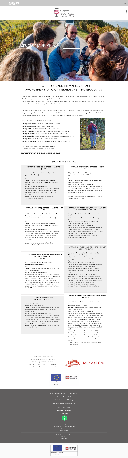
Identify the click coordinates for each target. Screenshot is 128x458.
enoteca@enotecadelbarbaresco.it (45, 367)
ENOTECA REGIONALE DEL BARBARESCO (64, 393)
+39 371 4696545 (66, 410)
